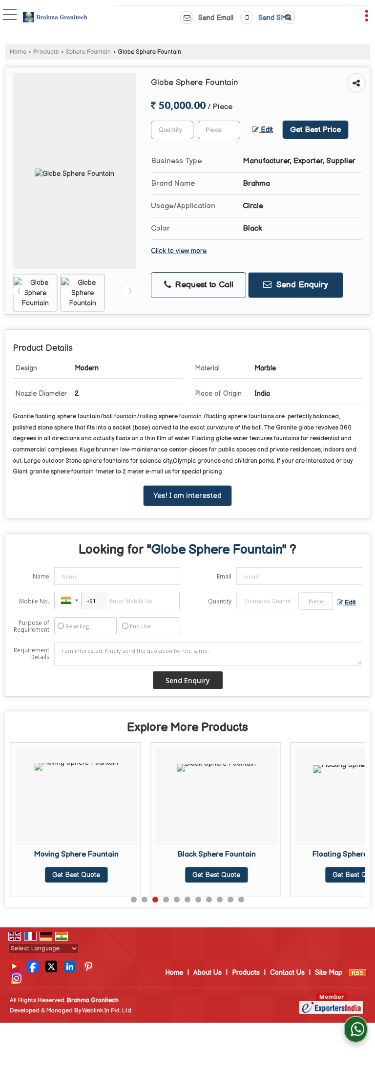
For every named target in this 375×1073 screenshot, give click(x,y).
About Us (207, 972)
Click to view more (179, 251)
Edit (266, 130)
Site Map (328, 972)
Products (46, 52)
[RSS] (358, 972)
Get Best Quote (76, 875)
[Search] (287, 17)
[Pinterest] (88, 966)
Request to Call (202, 285)
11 (241, 899)
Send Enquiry (301, 285)
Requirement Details (31, 654)
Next (130, 291)
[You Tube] (14, 966)
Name (41, 576)
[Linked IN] (70, 966)
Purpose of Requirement (31, 626)
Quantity (219, 601)
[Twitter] (51, 966)
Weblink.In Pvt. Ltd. (107, 1010)
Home (18, 52)
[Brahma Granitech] (55, 18)
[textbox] (219, 130)
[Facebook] (33, 966)
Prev (19, 291)
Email (224, 576)
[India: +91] (68, 600)
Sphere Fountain (88, 52)
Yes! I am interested (187, 495)
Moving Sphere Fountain (76, 854)
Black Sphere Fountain (216, 854)
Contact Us (287, 972)
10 (230, 899)
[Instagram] (16, 978)
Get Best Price (315, 129)
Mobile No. (34, 601)
